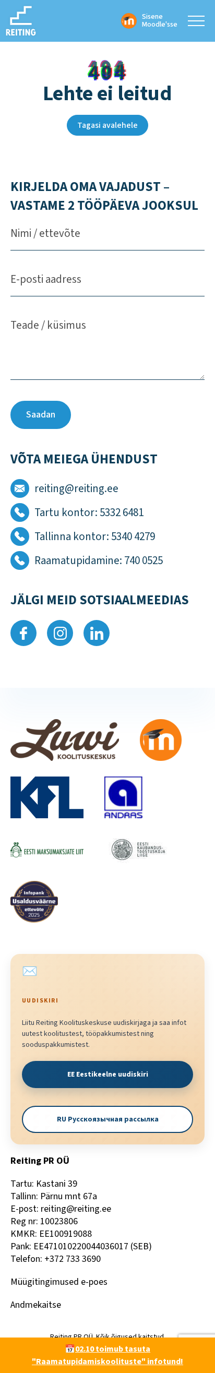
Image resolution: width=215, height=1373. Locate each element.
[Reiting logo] (21, 21)
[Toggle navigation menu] (196, 21)
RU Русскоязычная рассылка (108, 1119)
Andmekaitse (35, 1304)
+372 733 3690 (72, 1258)
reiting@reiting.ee (76, 1208)
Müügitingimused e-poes (59, 1281)
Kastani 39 (56, 1183)
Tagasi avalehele (107, 125)
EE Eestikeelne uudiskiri (107, 1074)
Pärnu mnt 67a (68, 1196)
